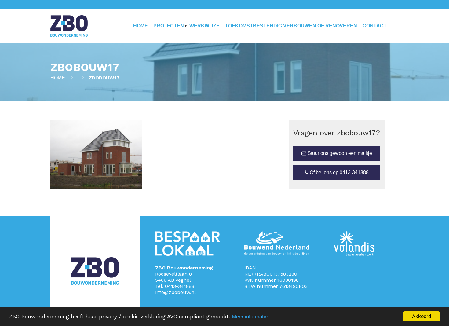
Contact (375, 25)
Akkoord (421, 316)
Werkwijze (204, 25)
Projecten (168, 25)
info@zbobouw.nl (175, 292)
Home (140, 25)
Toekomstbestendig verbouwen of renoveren (291, 25)
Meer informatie (250, 317)
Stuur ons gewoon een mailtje (339, 153)
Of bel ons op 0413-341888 (338, 172)
